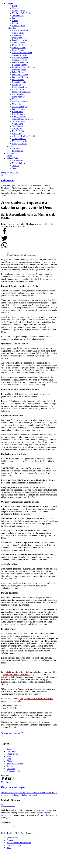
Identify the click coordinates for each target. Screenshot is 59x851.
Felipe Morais (18, 72)
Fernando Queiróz (20, 74)
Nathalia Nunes (19, 47)
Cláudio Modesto (19, 60)
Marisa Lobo (17, 99)
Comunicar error (14, 845)
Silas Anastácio (18, 126)
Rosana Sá (16, 133)
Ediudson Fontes (19, 65)
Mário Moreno (18, 97)
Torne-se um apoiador (10, 733)
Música (10, 146)
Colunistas (11, 28)
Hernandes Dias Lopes (22, 45)
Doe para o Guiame (9, 173)
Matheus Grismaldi (20, 102)
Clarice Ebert (17, 33)
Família (15, 18)
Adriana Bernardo (20, 30)
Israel (14, 6)
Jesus (9, 756)
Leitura (15, 23)
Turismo (15, 165)
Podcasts (10, 153)
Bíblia (9, 156)
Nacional (16, 148)
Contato (10, 840)
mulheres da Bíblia (15, 763)
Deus (9, 759)
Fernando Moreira (20, 77)
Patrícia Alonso (18, 109)
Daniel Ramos (18, 38)
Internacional (17, 151)
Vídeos (15, 20)
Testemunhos (17, 15)
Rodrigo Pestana (19, 116)
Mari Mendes (18, 94)
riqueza (10, 766)
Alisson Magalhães (20, 57)
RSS (9, 847)
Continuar (6, 822)
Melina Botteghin (19, 106)
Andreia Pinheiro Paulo (22, 52)
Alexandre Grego (19, 55)
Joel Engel (16, 84)
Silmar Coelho (18, 121)
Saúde (14, 168)
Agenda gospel (18, 25)
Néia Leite (16, 104)
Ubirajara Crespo (19, 143)
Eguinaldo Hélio (19, 82)
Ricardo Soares (18, 114)
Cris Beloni (17, 35)
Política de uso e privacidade (19, 842)
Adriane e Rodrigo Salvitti (23, 136)
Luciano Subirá (18, 89)
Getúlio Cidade (18, 43)
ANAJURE (17, 129)
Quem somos (12, 838)
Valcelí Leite (17, 124)
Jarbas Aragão (18, 50)
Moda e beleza (18, 163)
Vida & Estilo (12, 158)
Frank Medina (18, 79)
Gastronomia (17, 161)
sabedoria (11, 768)
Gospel (10, 3)
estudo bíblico (13, 754)
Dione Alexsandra (20, 62)
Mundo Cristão (18, 11)
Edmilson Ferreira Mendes (23, 67)
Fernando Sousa (19, 70)
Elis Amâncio (18, 131)
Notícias (15, 8)
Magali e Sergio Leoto (21, 92)
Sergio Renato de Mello (22, 119)
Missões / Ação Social (21, 13)
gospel (9, 749)
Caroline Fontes (19, 138)
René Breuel (17, 111)
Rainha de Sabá (13, 771)
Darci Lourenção (19, 40)
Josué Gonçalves (19, 87)
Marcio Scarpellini (20, 141)
